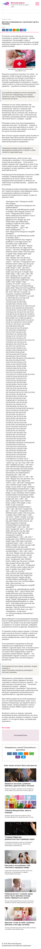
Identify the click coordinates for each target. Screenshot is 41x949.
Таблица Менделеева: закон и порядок (18, 811)
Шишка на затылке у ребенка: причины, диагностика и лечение (19, 785)
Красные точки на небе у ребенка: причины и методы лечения (20, 923)
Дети (3, 27)
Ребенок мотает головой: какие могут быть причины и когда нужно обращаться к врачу (19, 896)
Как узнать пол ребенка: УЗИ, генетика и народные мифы (18, 866)
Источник (6, 728)
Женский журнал (18, 3)
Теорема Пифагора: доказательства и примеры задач (20, 838)
